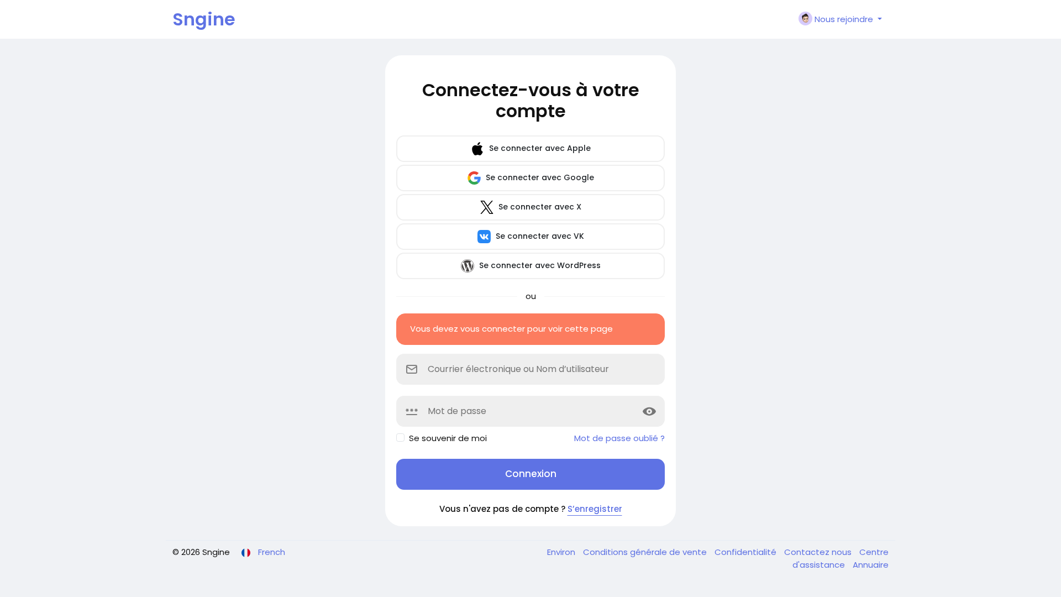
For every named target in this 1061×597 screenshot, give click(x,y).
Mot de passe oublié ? (619, 438)
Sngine (203, 19)
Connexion (530, 473)
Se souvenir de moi (448, 438)
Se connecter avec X (538, 206)
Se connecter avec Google (539, 177)
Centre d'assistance (840, 558)
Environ (562, 552)
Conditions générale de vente (646, 552)
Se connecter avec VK (538, 236)
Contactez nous (819, 552)
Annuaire (871, 564)
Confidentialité (747, 552)
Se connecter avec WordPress (539, 265)
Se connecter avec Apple (539, 148)
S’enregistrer (595, 509)
